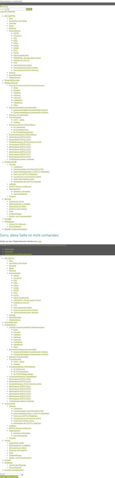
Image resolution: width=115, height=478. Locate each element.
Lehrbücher (17, 408)
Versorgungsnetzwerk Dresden (25, 310)
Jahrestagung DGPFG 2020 (20, 389)
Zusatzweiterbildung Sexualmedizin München (30, 354)
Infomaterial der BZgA (17, 448)
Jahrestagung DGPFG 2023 (20, 381)
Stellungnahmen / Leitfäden (19, 445)
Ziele (11, 261)
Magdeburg (17, 344)
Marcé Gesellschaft (21, 298)
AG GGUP (17, 278)
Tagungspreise (14, 430)
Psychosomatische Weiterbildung (22, 366)
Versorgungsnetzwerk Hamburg (25, 312)
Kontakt (7, 460)
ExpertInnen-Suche (16, 443)
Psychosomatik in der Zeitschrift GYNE (28, 411)
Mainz (15, 347)
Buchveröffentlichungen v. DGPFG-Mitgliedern (31, 413)
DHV (15, 293)
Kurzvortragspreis (20, 435)
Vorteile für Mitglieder (17, 465)
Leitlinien (12, 426)
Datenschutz (9, 249)
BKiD (15, 283)
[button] (2, 3)
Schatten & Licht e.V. (21, 302)
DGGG (16, 290)
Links (11, 453)
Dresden (16, 332)
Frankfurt (16, 334)
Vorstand (12, 266)
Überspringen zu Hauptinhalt (11, 1)
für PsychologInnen (20, 371)
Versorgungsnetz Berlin (22, 307)
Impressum (8, 251)
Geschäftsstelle (15, 317)
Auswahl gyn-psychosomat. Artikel (27, 418)
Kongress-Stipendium (21, 433)
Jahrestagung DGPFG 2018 (20, 394)
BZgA (15, 285)
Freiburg (16, 364)
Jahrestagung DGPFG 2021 (20, 386)
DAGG (16, 288)
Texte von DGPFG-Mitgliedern (25, 416)
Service (7, 440)
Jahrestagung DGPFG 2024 (20, 379)
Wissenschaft (9, 403)
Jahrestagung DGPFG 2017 (20, 396)
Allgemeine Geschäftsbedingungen (18, 254)
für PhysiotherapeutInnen (23, 374)
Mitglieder (8, 462)
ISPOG (16, 275)
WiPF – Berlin (18, 362)
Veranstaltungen (10, 322)
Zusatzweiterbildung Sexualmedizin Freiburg (30, 352)
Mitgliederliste (14, 320)
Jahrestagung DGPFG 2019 (20, 391)
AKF (15, 280)
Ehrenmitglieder (15, 467)
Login (39, 241)
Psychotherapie (15, 359)
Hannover (17, 339)
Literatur (12, 406)
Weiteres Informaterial (18, 450)
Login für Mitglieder (7, 11)
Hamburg (17, 337)
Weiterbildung (10, 325)
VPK (15, 305)
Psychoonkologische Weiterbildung (22, 376)
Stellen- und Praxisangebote (20, 458)
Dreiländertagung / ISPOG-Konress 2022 (25, 384)
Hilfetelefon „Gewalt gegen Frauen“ (27, 300)
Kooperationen (14, 273)
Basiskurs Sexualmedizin (18, 357)
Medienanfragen (15, 455)
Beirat (11, 268)
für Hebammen (19, 369)
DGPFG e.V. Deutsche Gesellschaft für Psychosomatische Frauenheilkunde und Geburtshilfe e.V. (36, 245)
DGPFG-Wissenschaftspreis (20, 428)
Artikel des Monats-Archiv (23, 421)
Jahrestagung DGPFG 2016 (20, 398)
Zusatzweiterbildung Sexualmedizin (22, 349)
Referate (12, 270)
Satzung (12, 315)
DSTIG (16, 295)
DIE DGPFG (9, 258)
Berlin (15, 330)
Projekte (12, 438)
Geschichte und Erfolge (18, 263)
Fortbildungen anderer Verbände (21, 401)
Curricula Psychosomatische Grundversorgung (26, 327)
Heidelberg (17, 342)
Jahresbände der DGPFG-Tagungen (27, 423)
